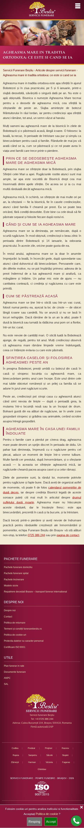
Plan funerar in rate (14, 666)
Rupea (16, 755)
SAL (6, 684)
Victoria (49, 762)
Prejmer (48, 748)
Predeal (32, 748)
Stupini (65, 755)
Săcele (49, 755)
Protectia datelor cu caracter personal (24, 641)
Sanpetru (32, 755)
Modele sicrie (11, 585)
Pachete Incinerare (14, 579)
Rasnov (65, 748)
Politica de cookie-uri (15, 634)
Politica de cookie (47, 813)
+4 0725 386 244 (44, 719)
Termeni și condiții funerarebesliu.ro (23, 628)
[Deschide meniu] (77, 6)
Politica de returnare (14, 622)
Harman (32, 762)
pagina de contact (68, 535)
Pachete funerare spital (16, 573)
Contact (8, 616)
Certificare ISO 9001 (14, 647)
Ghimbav (42, 769)
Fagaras (66, 762)
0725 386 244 (36, 535)
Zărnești (15, 762)
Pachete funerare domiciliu (18, 567)
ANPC (7, 678)
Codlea (15, 748)
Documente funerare (15, 672)
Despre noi (10, 610)
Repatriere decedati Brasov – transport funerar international (35, 591)
